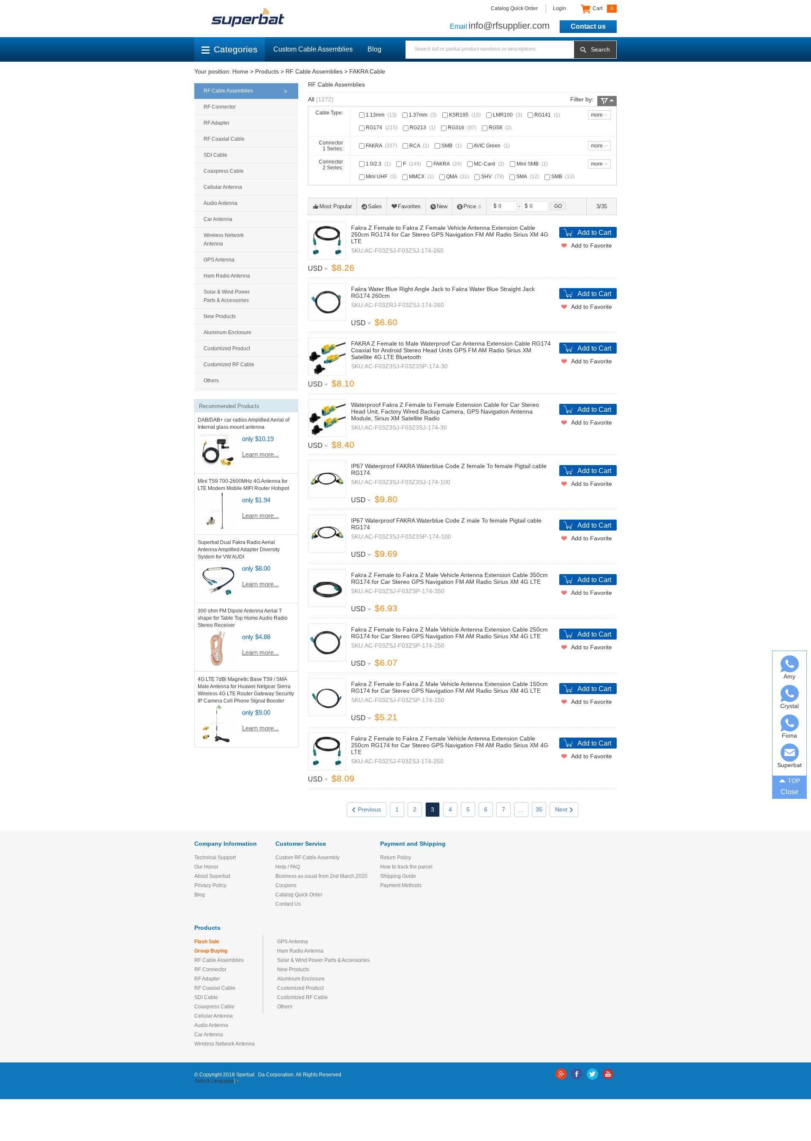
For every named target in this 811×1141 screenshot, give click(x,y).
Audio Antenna (220, 203)
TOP (794, 780)
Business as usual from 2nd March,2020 (321, 876)
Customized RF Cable (229, 365)
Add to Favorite (591, 245)
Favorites (409, 206)
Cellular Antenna (223, 187)
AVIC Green (491, 146)
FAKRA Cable (367, 71)
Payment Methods (401, 885)
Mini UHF (381, 177)
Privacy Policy (210, 885)
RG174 (381, 128)
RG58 (499, 128)
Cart (602, 8)
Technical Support (215, 858)
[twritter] (592, 1074)
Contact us (588, 26)
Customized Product (227, 348)
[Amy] (790, 664)
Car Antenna (218, 219)
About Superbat (212, 876)
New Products (220, 316)
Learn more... (260, 454)
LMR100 (507, 115)
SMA (527, 177)
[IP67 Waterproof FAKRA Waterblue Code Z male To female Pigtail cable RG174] (327, 534)
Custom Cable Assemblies (313, 49)
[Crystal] (790, 693)
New (442, 206)
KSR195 (464, 115)
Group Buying (210, 951)
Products (267, 71)
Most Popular (335, 206)
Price (469, 206)
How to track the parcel (406, 867)
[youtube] (608, 1074)
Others (211, 381)
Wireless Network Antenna (224, 239)
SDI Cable (215, 155)
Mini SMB (531, 164)
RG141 (546, 115)
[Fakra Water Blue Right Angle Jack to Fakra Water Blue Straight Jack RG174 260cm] (327, 302)
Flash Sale (206, 942)
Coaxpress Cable (224, 171)
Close (789, 791)
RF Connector (220, 107)
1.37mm (422, 115)
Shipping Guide (398, 876)
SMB (451, 146)
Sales (375, 206)
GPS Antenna (219, 260)
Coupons (286, 885)
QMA (457, 177)
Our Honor (206, 867)
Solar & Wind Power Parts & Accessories (227, 296)
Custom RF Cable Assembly (307, 858)
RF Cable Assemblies (314, 71)
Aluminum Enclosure (227, 332)
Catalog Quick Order (514, 8)
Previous (369, 809)
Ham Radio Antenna (227, 276)
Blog (374, 49)
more (597, 115)
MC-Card (488, 164)
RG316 (461, 128)
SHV (492, 177)
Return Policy (395, 858)
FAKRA (381, 146)
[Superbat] (790, 752)
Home (240, 71)
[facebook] (576, 1074)
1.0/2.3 (378, 164)
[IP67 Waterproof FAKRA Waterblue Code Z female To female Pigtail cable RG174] (327, 479)
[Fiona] (790, 723)
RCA (418, 146)
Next (561, 809)
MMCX (421, 177)
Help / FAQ (287, 867)
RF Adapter (216, 123)
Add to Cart (594, 232)
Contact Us (288, 904)
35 (539, 809)
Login (559, 8)
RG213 (421, 128)
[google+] (561, 1074)
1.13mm (381, 115)
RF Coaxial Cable (224, 139)
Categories (236, 49)
